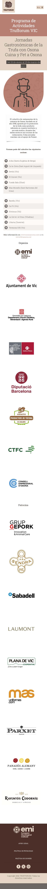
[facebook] (18, 867)
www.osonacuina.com (30, 235)
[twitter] (23, 867)
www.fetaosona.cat (23, 237)
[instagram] (28, 867)
